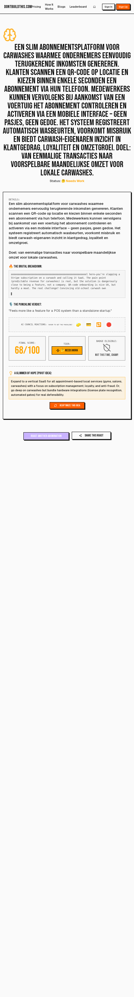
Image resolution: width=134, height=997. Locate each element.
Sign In (108, 6)
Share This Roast (94, 439)
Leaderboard (78, 6)
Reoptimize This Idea (70, 409)
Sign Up (123, 6)
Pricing (36, 6)
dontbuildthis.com (18, 6)
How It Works (49, 6)
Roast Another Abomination (46, 439)
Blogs (61, 6)
